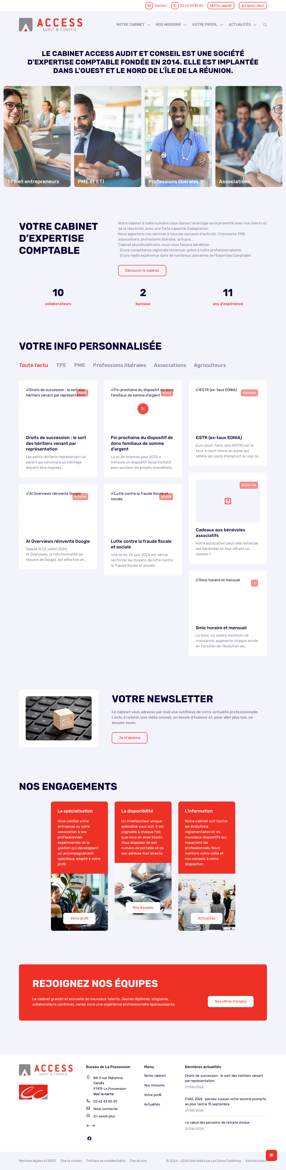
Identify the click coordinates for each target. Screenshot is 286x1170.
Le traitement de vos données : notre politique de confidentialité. (52, 1146)
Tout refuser (71, 1158)
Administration (256, 1161)
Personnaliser (115, 1158)
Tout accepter (28, 1158)
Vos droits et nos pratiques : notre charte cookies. (42, 1142)
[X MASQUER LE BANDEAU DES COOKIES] (139, 1109)
